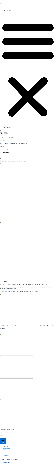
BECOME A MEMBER (4, 5)
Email (1, 435)
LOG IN (4, 8)
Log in (1, 0)
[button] (28, 69)
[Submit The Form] (52, 444)
